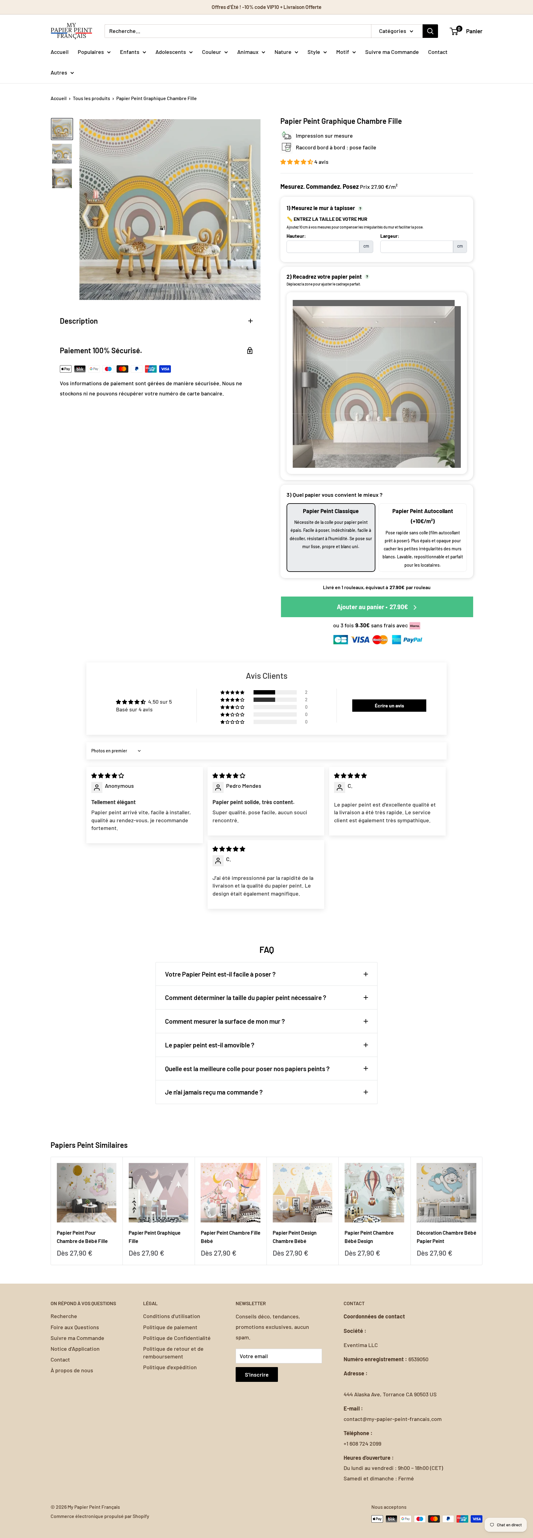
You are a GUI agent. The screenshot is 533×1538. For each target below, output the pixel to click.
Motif (342, 51)
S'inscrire (257, 1374)
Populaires (91, 51)
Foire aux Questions (75, 1327)
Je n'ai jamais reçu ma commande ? (214, 1092)
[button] (297, 161)
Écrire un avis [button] (389, 705)
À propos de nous (72, 1370)
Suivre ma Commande (392, 51)
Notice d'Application (75, 1348)
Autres (59, 72)
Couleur (211, 51)
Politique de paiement (170, 1327)
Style (314, 51)
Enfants (129, 51)
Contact (438, 51)
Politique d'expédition (170, 1367)
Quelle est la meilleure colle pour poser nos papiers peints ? (247, 1068)
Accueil (59, 51)
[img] (107, 775)
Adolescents (170, 51)
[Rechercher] (430, 31)
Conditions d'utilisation (171, 1316)
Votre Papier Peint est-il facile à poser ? (220, 974)
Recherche (64, 1316)
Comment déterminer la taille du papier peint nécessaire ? (245, 997)
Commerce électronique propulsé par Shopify (100, 1516)
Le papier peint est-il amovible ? (209, 1045)
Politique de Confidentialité (177, 1337)
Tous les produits (91, 98)
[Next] (482, 1210)
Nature (283, 51)
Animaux (247, 51)
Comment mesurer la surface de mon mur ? (225, 1021)
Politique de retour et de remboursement (173, 1352)
